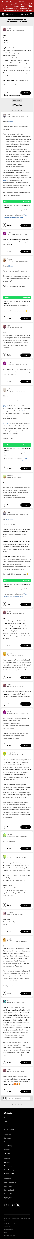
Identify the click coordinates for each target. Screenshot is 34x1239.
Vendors (7, 1153)
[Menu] (30, 14)
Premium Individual (10, 1182)
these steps (6, 10)
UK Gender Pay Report (9, 1235)
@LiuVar (10, 266)
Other (16, 85)
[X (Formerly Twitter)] (12, 1205)
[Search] (22, 14)
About (6, 1122)
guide (4, 180)
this (23, 411)
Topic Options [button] (16, 100)
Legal (5, 1218)
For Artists (7, 1138)
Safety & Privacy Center (13, 1218)
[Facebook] (18, 1205)
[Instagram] (6, 1205)
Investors (7, 1150)
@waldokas (9, 519)
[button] (30, 29)
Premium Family (9, 1190)
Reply (26, 93)
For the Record (9, 1129)
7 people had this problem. (11, 95)
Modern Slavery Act (8, 1229)
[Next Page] (21, 110)
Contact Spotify (9, 1174)
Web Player (8, 1166)
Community (10, 14)
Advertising (8, 1146)
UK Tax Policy (7, 1232)
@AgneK (11, 122)
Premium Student (10, 1194)
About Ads (16, 1224)
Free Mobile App (9, 1170)
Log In (26, 14)
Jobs (5, 1125)
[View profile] (4, 29)
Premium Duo (8, 1186)
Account (11, 85)
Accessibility (7, 1226)
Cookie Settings (8, 1224)
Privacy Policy (7, 1221)
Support (7, 1162)
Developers (8, 1142)
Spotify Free (8, 1198)
